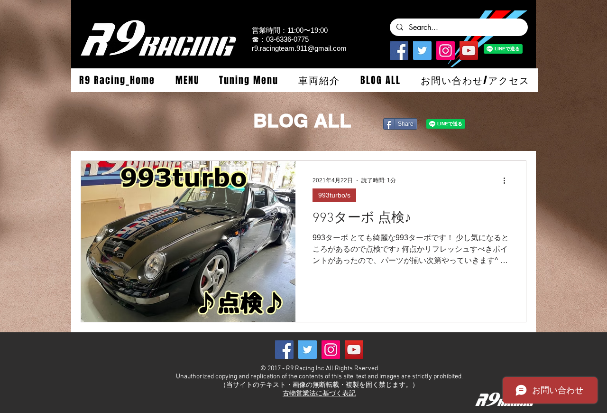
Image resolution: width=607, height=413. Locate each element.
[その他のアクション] (507, 180)
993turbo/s (334, 195)
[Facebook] (399, 50)
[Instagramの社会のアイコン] (445, 50)
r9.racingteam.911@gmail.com (299, 48)
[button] (187, 80)
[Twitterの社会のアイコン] (422, 50)
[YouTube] (469, 50)
